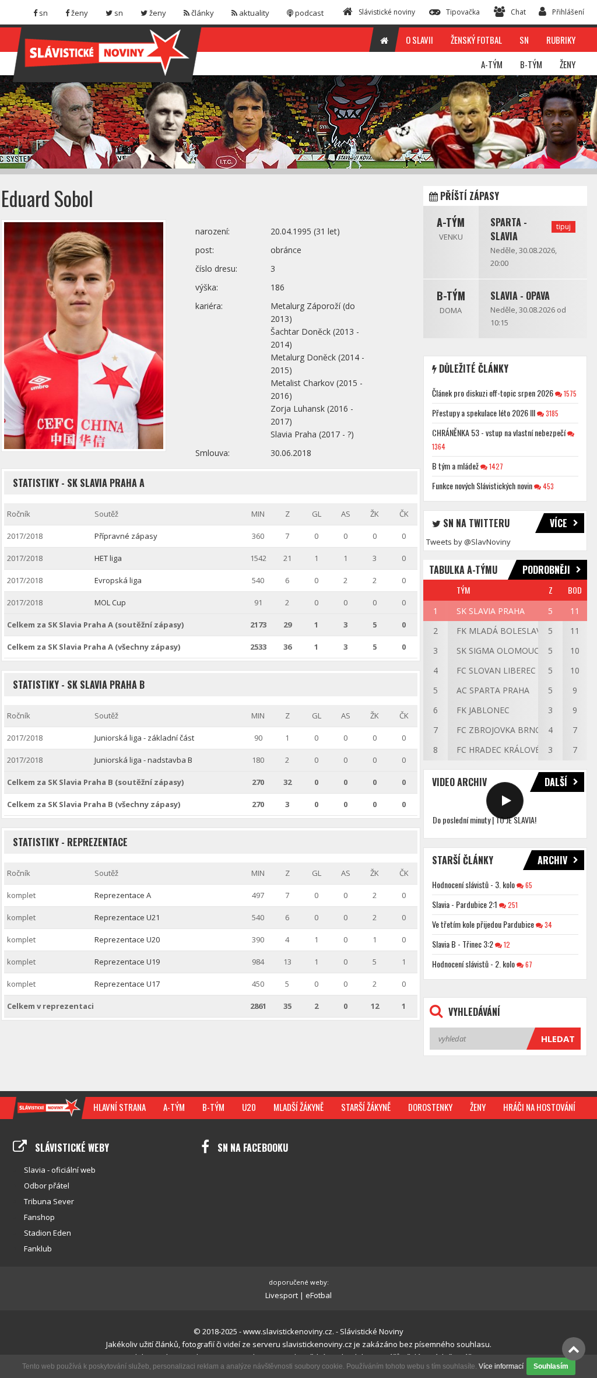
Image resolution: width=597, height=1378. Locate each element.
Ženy (478, 1106)
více (558, 523)
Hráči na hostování (539, 1106)
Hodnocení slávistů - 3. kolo (473, 884)
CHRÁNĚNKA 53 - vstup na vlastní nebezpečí (499, 432)
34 (547, 925)
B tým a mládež (455, 466)
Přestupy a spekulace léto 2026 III (483, 412)
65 (528, 885)
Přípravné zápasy (125, 536)
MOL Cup (110, 602)
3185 (551, 413)
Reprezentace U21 (127, 917)
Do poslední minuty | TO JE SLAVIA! (484, 820)
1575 (569, 393)
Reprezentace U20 (127, 939)
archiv (552, 860)
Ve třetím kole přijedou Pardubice (483, 924)
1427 (495, 466)
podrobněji (546, 570)
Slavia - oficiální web (60, 1170)
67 (528, 964)
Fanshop (39, 1217)
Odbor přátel (46, 1185)
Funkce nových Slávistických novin (482, 485)
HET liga (108, 558)
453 (547, 486)
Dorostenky (430, 1106)
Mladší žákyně (298, 1106)
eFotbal (318, 1295)
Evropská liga (118, 580)
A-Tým (451, 222)
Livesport (281, 1295)
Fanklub (38, 1248)
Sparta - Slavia (508, 229)
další (556, 782)
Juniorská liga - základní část (144, 737)
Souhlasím (550, 1366)
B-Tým (451, 295)
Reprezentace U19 (127, 961)
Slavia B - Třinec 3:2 (462, 944)
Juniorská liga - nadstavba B (143, 760)
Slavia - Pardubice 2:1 (464, 904)
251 (512, 905)
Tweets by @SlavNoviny (468, 542)
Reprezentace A (122, 895)
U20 (249, 1106)
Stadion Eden (47, 1233)
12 (506, 944)
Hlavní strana (119, 1106)
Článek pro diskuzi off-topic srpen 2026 (492, 393)
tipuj (563, 227)
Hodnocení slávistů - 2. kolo (473, 964)
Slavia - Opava (520, 296)
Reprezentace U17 (127, 984)
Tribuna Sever (49, 1201)
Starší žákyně (366, 1106)
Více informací (501, 1366)
